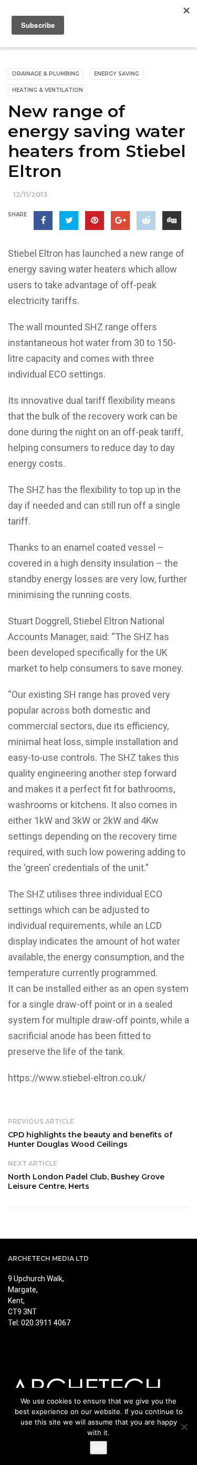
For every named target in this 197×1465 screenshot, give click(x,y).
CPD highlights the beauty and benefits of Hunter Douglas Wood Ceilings (90, 1139)
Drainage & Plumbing (45, 73)
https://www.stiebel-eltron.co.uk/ (77, 1077)
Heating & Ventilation (47, 90)
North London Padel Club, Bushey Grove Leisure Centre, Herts (86, 1181)
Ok (98, 1447)
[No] (184, 1426)
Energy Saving (116, 73)
